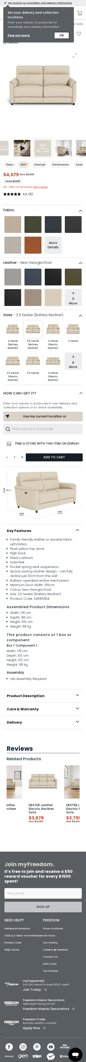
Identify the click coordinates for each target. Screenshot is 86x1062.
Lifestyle (39, 164)
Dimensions (60, 164)
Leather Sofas (74, 24)
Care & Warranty (23, 709)
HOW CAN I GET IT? (19, 393)
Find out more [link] (19, 35)
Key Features (19, 530)
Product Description (26, 695)
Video (9, 164)
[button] (43, 393)
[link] (43, 738)
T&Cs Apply (40, 187)
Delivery (14, 722)
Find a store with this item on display (47, 443)
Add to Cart (54, 457)
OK (61, 35)
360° (24, 164)
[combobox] (43, 429)
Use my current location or (44, 416)
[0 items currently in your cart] (78, 13)
